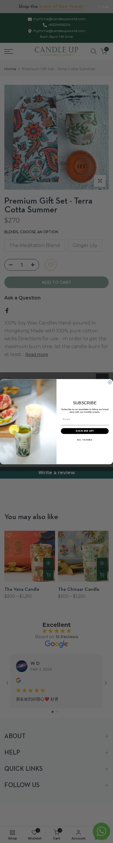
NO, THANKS (84, 439)
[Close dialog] (110, 382)
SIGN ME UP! (85, 430)
